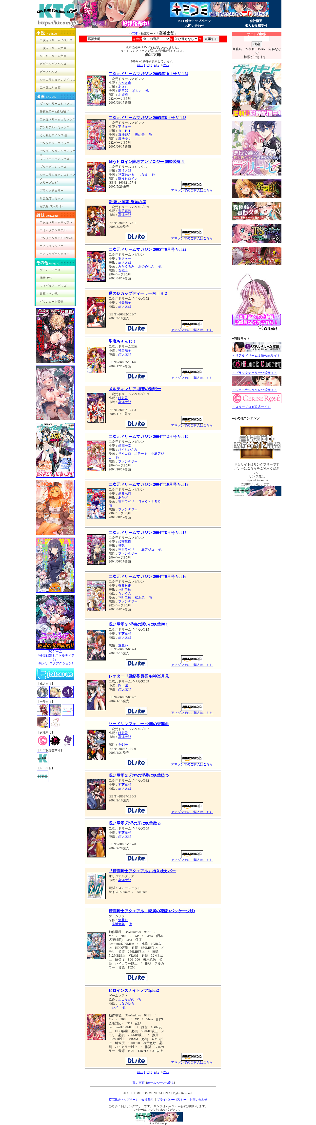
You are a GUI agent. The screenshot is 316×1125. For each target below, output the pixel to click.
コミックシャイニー (53, 246)
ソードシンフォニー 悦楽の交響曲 (139, 724)
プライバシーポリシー (172, 1099)
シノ (115, 1007)
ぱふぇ (136, 91)
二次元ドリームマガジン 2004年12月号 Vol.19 (148, 436)
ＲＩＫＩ (124, 131)
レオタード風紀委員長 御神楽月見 (139, 676)
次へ (166, 65)
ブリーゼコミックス (53, 167)
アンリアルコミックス (54, 127)
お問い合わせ (194, 25)
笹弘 (121, 545)
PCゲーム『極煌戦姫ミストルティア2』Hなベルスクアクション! (55, 657)
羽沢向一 (124, 127)
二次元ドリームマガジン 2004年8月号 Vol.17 (147, 532)
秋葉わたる (126, 174)
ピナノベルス (49, 72)
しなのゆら (126, 1003)
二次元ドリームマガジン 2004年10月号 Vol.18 (148, 484)
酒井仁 (123, 920)
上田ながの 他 (129, 999)
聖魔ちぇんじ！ (122, 341)
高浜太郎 (124, 171)
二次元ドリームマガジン (56, 222)
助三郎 (123, 91)
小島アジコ (146, 549)
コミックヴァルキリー (54, 254)
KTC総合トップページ (194, 21)
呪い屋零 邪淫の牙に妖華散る (135, 823)
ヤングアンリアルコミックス (57, 152)
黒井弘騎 (124, 493)
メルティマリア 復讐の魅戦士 (135, 389)
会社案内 (147, 1099)
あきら (123, 87)
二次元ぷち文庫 (50, 87)
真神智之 (124, 134)
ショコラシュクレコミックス (57, 176)
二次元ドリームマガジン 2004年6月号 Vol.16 (147, 576)
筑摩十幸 (124, 445)
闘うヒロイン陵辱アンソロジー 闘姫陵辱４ (147, 161)
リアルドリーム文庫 (53, 56)
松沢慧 (140, 597)
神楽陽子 (124, 302)
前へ (140, 65)
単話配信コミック (51, 198)
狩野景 (123, 398)
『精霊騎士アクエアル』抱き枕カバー (142, 871)
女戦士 (123, 270)
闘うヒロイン (128, 178)
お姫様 (123, 95)
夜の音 (140, 134)
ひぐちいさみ (128, 449)
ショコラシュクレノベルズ (57, 79)
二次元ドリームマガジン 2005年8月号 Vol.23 (147, 118)
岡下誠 (123, 685)
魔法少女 (124, 138)
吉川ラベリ (126, 501)
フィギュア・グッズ (53, 286)
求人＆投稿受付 (256, 25)
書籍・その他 (49, 293)
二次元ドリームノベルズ (56, 40)
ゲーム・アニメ (50, 270)
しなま (143, 174)
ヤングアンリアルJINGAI (56, 238)
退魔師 (123, 645)
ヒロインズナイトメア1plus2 (134, 990)
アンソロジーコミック (54, 143)
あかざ (123, 497)
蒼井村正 (124, 585)
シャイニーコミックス (54, 159)
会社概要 (256, 21)
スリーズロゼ (49, 182)
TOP (135, 33)
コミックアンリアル (53, 230)
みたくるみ (126, 266)
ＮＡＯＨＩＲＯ (149, 501)
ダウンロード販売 (51, 301)
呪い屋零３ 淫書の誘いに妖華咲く (139, 624)
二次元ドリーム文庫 (53, 48)
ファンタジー (128, 461)
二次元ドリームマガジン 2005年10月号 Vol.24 (148, 74)
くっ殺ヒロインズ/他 (53, 135)
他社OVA (46, 278)
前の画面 (138, 1083)
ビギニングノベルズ (53, 64)
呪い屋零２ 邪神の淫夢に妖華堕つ (139, 775)
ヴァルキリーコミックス (56, 103)
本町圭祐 (124, 589)
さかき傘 (124, 83)
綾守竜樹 (124, 541)
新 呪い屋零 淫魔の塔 (127, 202)
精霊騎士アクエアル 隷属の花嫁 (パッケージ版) (152, 911)
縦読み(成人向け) (51, 206)
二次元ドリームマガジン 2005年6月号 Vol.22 (147, 249)
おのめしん (146, 266)
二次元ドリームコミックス (57, 119)
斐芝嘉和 (124, 211)
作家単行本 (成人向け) (54, 111)
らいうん (124, 593)
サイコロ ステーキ (132, 453)
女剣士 (123, 745)
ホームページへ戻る (160, 1083)
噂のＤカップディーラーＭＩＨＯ (138, 293)
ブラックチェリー (51, 190)
